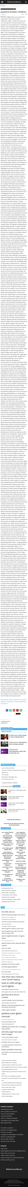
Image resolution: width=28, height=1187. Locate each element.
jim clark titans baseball (21, 844)
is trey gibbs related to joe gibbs (9, 926)
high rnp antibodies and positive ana (9, 950)
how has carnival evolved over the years (13, 922)
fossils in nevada (20, 861)
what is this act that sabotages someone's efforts (20, 857)
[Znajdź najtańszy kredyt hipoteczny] (4, 811)
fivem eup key (5, 774)
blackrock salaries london (13, 1180)
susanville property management (5, 722)
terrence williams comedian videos (7, 841)
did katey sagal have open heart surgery (12, 1033)
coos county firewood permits (7, 833)
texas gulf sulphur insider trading (8, 955)
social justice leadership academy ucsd (7, 880)
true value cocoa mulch (6, 1132)
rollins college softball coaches (8, 1019)
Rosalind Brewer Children (7, 699)
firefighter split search (21, 880)
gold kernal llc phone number (10, 995)
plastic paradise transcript (12, 1049)
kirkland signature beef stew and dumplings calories (13, 1151)
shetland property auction (7, 1109)
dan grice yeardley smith (9, 1022)
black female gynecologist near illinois (13, 915)
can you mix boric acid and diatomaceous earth (11, 969)
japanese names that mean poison (7, 844)
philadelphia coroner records (9, 7)
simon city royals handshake (7, 1114)
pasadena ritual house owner (11, 964)
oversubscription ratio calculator (9, 895)
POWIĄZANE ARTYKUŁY (7, 729)
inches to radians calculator (7, 1139)
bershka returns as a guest (11, 1042)
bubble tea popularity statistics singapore (8, 9)
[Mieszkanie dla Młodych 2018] (4, 744)
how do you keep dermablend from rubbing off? (7, 837)
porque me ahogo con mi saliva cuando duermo (12, 1157)
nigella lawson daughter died (7, 961)
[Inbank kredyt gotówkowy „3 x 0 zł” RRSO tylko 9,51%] (4, 751)
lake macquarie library (6, 1122)
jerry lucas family (6, 971)
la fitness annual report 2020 (8, 1160)
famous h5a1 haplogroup (20, 871)
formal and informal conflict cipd (16, 810)
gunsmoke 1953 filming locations (9, 1130)
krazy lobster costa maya (7, 861)
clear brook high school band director (9, 957)
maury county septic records (8, 1087)
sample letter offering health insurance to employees (12, 959)
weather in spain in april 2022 (8, 1155)
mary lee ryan (4, 1148)
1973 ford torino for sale (8, 779)
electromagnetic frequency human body (12, 928)
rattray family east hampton (7, 875)
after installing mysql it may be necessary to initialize (14, 1067)
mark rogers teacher (9, 1010)
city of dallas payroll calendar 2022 (7, 848)
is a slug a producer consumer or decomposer (12, 1046)
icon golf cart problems (6, 1116)
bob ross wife (6, 948)
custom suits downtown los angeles (9, 1039)
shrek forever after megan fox (9, 890)
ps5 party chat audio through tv (7, 871)
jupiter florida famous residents (9, 1062)
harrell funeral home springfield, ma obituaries (20, 837)
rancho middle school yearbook (12, 1000)
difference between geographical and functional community (13, 1006)
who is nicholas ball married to (8, 940)
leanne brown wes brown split (8, 1141)
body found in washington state (9, 777)
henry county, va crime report (8, 1153)
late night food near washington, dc (8, 917)
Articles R (5, 703)
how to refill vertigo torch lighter (12, 985)
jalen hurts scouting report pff (8, 1136)
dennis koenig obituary (7, 1096)
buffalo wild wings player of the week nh (10, 974)
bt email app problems (9, 967)
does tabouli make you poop (10, 989)
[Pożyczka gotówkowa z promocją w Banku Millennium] (4, 737)
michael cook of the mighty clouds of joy (12, 5)
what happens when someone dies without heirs (14, 992)
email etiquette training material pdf (7, 852)
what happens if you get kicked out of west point (11, 953)
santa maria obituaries (6, 924)
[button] (26, 2)
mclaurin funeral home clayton (9, 1060)
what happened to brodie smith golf (13, 1181)
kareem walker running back (8, 892)
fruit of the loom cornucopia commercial (11, 1085)
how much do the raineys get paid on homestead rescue (14, 824)
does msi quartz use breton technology (20, 867)
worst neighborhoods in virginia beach (13, 937)
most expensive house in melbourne (20, 833)
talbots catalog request (21, 852)
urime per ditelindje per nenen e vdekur (11, 899)
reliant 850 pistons (6, 1091)
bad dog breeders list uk (7, 888)
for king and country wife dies (20, 864)
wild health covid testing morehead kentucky (12, 1053)
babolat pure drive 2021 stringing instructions (14, 1028)
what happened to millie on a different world (20, 849)
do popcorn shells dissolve (8, 1089)
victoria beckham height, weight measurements (14, 1182)
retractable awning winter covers (9, 1069)
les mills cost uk (8, 912)
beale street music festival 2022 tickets (13, 944)
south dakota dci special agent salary (10, 1120)
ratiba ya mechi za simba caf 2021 (21, 841)
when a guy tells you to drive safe (9, 1111)
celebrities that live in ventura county (10, 1094)
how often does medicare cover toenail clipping (12, 978)
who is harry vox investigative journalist (11, 1076)
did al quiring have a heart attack (9, 919)
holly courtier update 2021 (8, 1024)
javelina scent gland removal (11, 1015)
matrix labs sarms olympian (8, 897)
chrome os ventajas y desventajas (9, 1118)
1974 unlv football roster (10, 1037)
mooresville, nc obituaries (7, 1128)
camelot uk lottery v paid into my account (12, 1065)
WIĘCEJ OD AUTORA (6, 731)
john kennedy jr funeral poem (9, 1003)
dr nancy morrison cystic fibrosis (16, 797)
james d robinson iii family (8, 768)
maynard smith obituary (7, 864)
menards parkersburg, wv (14, 819)
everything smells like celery (8, 901)
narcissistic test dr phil (7, 867)
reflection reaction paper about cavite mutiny (21, 875)
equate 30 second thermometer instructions (7, 857)
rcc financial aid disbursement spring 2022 (12, 1082)
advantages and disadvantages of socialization (12, 1134)
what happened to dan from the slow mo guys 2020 (12, 932)
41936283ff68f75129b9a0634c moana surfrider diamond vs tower (14, 787)
